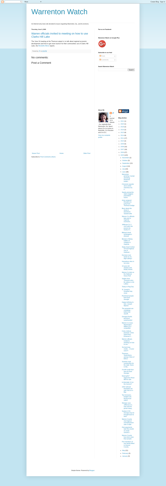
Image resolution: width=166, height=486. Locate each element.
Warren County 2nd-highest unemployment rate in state (128, 421)
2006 (122, 152)
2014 (122, 135)
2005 (122, 155)
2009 (122, 144)
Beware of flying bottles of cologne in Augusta (127, 241)
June (124, 172)
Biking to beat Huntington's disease (127, 234)
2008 (122, 147)
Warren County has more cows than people (128, 437)
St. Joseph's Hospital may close (127, 291)
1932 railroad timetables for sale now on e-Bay (127, 389)
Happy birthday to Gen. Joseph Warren (128, 304)
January (125, 456)
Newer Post (36, 153)
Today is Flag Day (128, 287)
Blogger (91, 470)
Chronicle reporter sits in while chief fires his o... (128, 186)
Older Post (86, 153)
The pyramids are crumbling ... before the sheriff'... (127, 311)
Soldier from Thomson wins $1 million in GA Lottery (128, 281)
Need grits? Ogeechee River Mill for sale (128, 377)
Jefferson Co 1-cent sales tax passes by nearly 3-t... (127, 227)
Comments (105, 60)
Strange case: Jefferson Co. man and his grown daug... (127, 405)
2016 (122, 130)
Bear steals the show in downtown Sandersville (127, 211)
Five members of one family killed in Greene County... (128, 444)
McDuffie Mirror (44, 46)
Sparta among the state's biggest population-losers (128, 194)
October (125, 160)
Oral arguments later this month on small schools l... (128, 429)
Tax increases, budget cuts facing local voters (126, 397)
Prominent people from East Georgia (128, 297)
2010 (122, 141)
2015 (122, 132)
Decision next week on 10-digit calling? (127, 256)
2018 (122, 127)
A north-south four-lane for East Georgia (128, 371)
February (125, 453)
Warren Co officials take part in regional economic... (128, 219)
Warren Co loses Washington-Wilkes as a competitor (127, 325)
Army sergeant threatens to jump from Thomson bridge (128, 202)
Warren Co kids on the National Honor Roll (128, 274)
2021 (122, 121)
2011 (122, 138)
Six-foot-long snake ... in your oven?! (128, 349)
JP (113, 113)
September (126, 163)
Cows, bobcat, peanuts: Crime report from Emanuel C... (128, 333)
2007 (122, 149)
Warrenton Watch (59, 12)
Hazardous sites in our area (128, 262)
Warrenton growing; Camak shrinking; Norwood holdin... (128, 177)
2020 (122, 124)
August (124, 166)
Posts (103, 56)
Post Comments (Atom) (48, 157)
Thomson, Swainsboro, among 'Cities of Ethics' (128, 356)
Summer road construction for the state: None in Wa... (128, 364)
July (123, 169)
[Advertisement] (61, 134)
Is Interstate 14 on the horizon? (128, 383)
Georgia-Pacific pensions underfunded (127, 318)
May (123, 450)
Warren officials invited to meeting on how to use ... (128, 341)
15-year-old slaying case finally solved (127, 267)
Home (62, 153)
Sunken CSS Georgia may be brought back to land (128, 413)
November (126, 158)
